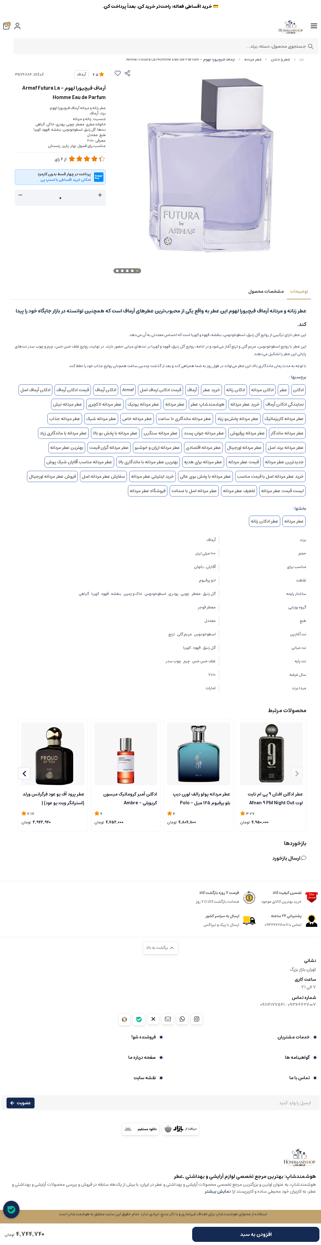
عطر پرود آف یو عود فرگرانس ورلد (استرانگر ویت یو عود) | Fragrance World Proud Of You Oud (53, 798)
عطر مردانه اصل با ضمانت (194, 491)
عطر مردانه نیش (67, 404)
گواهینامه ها (297, 1057)
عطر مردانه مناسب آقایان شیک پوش (79, 462)
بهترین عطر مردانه (66, 447)
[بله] (139, 1019)
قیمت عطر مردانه (243, 462)
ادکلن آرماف (105, 390)
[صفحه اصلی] (301, 59)
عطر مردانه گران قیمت (109, 447)
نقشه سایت (145, 1078)
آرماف (81, 74)
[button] (24, 773)
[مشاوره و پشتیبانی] (11, 1209)
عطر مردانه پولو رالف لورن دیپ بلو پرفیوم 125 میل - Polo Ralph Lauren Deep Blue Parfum (201, 798)
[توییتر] (153, 1019)
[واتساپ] (182, 1019)
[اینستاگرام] (196, 1019)
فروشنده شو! (143, 1037)
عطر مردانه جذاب (64, 419)
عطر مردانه (253, 59)
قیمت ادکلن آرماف (72, 390)
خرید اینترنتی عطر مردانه (152, 476)
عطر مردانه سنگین (161, 433)
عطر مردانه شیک (101, 419)
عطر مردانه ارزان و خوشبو (157, 447)
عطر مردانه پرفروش (247, 433)
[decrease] (20, 195)
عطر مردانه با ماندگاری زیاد (63, 433)
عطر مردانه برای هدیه (203, 462)
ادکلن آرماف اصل (35, 390)
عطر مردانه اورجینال (244, 447)
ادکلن (298, 390)
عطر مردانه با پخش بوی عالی (205, 476)
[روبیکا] (124, 1019)
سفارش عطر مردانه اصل (103, 476)
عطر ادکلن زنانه (264, 521)
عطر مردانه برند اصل (286, 447)
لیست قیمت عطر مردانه (282, 491)
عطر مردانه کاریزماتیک (284, 419)
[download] (140, 1129)
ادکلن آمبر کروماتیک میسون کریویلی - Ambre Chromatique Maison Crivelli (126, 798)
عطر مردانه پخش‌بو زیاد (238, 419)
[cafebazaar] (180, 1129)
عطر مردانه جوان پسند (204, 433)
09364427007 (302, 1004)
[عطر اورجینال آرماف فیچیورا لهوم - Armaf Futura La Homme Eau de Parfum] (160, 1160)
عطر (283, 390)
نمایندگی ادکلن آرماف (285, 404)
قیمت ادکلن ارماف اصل (160, 390)
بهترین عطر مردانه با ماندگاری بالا (148, 462)
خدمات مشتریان (293, 1037)
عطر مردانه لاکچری (105, 404)
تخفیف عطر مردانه (239, 491)
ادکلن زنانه (235, 390)
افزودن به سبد (256, 1234)
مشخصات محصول (266, 291)
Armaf (128, 390)
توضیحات (299, 291)
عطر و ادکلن (280, 59)
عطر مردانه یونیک (143, 404)
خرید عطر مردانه (245, 404)
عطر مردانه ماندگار (287, 433)
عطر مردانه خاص (137, 419)
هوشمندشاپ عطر (207, 404)
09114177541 (272, 1004)
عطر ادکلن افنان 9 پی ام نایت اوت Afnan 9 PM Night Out (275, 798)
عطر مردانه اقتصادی (203, 447)
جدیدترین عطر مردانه (284, 462)
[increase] (100, 195)
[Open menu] (314, 26)
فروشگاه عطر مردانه (148, 491)
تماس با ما (299, 1078)
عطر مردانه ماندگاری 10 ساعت (184, 419)
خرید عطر (211, 390)
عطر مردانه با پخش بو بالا (115, 433)
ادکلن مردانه (262, 390)
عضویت (24, 1103)
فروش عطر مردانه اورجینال (52, 476)
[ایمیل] (167, 1019)
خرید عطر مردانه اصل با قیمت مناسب (270, 476)
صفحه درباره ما (142, 1057)
